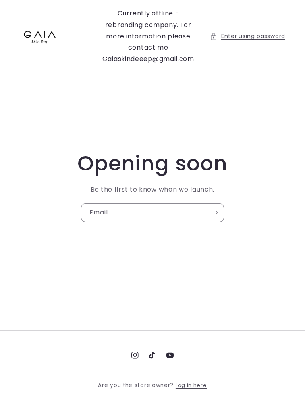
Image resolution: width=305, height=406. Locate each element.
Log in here (191, 385)
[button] (247, 36)
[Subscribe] (215, 212)
